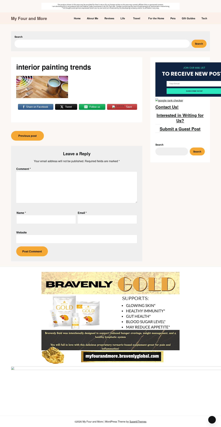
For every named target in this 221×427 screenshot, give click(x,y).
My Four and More (29, 18)
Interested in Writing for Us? (180, 117)
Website (21, 232)
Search (19, 36)
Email (82, 213)
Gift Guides (188, 18)
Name (21, 213)
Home (77, 18)
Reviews (109, 18)
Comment (23, 169)
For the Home (156, 18)
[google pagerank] (169, 100)
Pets (173, 18)
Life (123, 18)
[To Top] (212, 420)
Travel (136, 18)
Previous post (27, 136)
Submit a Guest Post (180, 129)
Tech (204, 18)
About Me (92, 18)
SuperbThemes (137, 421)
